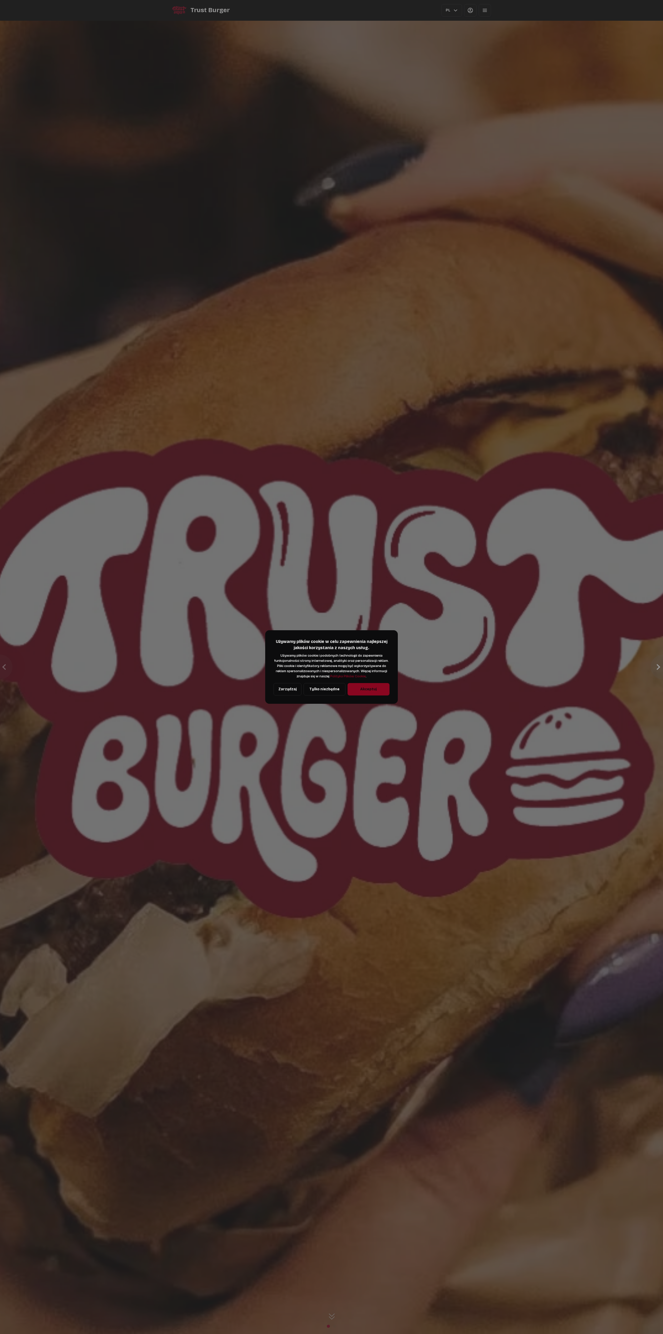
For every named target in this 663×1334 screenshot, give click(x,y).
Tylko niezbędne (324, 689)
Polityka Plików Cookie (348, 676)
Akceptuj (368, 689)
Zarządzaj (287, 689)
